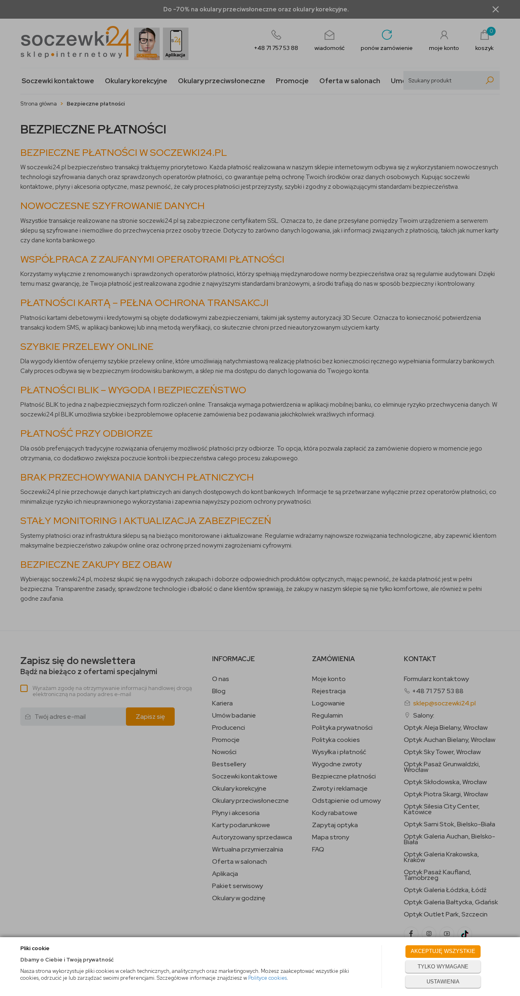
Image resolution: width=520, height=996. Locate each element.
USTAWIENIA (443, 982)
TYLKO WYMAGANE (443, 967)
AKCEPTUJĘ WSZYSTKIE (443, 951)
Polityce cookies (267, 977)
